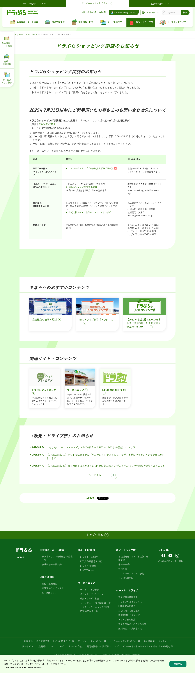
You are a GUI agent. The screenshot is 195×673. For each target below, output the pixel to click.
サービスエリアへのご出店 (70, 646)
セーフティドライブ (127, 590)
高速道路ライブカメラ (52, 588)
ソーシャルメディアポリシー (123, 641)
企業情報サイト (158, 4)
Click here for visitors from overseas (23, 667)
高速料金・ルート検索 (52, 550)
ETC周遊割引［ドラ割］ (92, 561)
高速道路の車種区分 (51, 564)
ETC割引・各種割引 (89, 557)
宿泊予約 (122, 569)
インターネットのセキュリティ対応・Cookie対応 (146, 646)
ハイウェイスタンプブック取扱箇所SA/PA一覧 (91, 168)
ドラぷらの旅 (124, 578)
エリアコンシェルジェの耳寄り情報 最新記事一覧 (95, 609)
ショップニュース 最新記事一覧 (95, 603)
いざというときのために (130, 602)
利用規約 (28, 641)
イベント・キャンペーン (92, 594)
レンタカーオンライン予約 (131, 573)
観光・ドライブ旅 (27, 35)
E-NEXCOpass (87, 570)
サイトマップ (164, 641)
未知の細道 (123, 564)
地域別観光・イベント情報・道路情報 (133, 558)
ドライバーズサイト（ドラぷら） (97, 3)
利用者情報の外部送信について (102, 646)
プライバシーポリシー (40, 664)
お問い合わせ (87, 12)
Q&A (101, 12)
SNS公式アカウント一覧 (169, 561)
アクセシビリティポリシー (90, 641)
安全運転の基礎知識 (128, 597)
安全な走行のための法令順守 (132, 624)
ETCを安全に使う (126, 606)
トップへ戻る (95, 535)
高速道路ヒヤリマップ (129, 615)
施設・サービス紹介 (89, 598)
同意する (178, 664)
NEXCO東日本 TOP (33, 4)
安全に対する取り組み (129, 611)
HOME (20, 557)
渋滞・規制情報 (49, 584)
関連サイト (27, 646)
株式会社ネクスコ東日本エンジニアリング (89, 212)
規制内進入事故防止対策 (130, 629)
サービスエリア (86, 583)
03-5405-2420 (47, 124)
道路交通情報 (47, 577)
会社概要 (148, 641)
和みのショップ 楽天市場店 (82, 187)
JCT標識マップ (49, 593)
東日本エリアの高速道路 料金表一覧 (57, 558)
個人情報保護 (42, 641)
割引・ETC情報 (86, 550)
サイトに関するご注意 (63, 641)
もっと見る (95, 475)
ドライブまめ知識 (126, 620)
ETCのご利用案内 (88, 566)
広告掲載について (45, 646)
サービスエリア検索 (89, 590)
